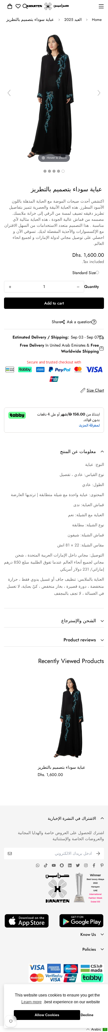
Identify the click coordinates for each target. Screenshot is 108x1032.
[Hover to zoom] (54, 95)
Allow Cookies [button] (47, 1015)
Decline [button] (87, 1015)
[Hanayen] (48, 6)
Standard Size (84, 273)
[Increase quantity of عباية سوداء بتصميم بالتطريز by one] (10, 287)
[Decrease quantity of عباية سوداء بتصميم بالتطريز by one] (78, 287)
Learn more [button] (31, 1002)
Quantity (91, 286)
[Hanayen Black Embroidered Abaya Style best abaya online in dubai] (63, 171)
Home (97, 19)
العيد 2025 (73, 19)
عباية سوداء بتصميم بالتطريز (61, 767)
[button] (97, 1029)
